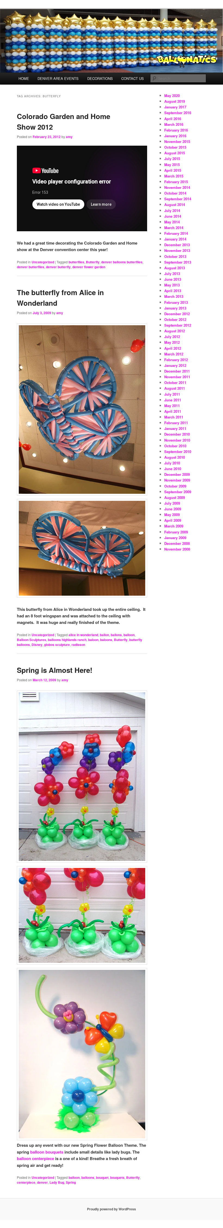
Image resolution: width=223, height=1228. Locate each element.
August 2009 (174, 497)
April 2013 (172, 290)
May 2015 (172, 164)
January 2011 (175, 428)
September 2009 (177, 491)
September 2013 (177, 262)
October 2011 (175, 382)
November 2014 (177, 187)
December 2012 (177, 313)
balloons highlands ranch (67, 639)
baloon (93, 639)
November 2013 (177, 250)
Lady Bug (56, 1182)
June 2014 (172, 216)
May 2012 (172, 342)
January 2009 (175, 537)
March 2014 (173, 227)
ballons (116, 634)
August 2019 (174, 101)
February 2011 (176, 422)
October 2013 (175, 256)
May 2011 (172, 405)
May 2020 (172, 95)
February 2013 (176, 302)
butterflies (76, 262)
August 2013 (174, 267)
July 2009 (172, 503)
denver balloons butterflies (122, 262)
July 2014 (172, 210)
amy (69, 136)
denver (42, 1182)
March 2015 (173, 176)
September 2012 (177, 325)
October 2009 (175, 486)
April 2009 (172, 520)
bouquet (102, 1177)
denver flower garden (88, 266)
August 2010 (174, 457)
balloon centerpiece (35, 1158)
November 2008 (177, 549)
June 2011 (172, 399)
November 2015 (177, 141)
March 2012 (173, 354)
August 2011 (174, 388)
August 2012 (174, 330)
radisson (78, 644)
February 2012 (176, 359)
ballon (104, 634)
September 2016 (177, 112)
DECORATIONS (100, 78)
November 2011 (177, 376)
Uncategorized (43, 262)
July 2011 (172, 394)
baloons (106, 639)
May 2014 (172, 221)
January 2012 (175, 365)
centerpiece (26, 1182)
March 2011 (173, 417)
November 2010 (177, 440)
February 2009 (176, 532)
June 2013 (172, 279)
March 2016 (173, 124)
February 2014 (176, 233)
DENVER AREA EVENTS (58, 78)
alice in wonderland (83, 634)
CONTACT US (132, 78)
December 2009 (177, 474)
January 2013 (175, 308)
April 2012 (172, 348)
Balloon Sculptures (31, 639)
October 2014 (175, 193)
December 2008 (177, 543)
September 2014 (177, 198)
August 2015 (174, 152)
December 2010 (177, 434)
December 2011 (177, 371)
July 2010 (172, 462)
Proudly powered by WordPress (111, 1209)
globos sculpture (57, 644)
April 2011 (172, 411)
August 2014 (174, 204)
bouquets (117, 1177)
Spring (71, 1182)
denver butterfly (58, 266)
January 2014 (175, 239)
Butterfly (93, 262)
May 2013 (172, 285)
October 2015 (175, 147)
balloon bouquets (46, 1152)
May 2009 (172, 514)
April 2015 (172, 170)
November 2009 (177, 480)
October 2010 (175, 445)
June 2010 (172, 468)
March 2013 (173, 296)
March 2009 (173, 526)
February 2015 (176, 181)
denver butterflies (30, 266)
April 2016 (172, 118)
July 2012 (172, 336)
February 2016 (176, 130)
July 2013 (172, 273)
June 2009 (172, 508)
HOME (23, 78)
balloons (87, 1177)
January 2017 (175, 107)
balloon (129, 634)
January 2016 (175, 135)
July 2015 (172, 158)
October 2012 (175, 319)
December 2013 (177, 244)
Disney (37, 644)
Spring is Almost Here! (54, 670)
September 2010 (177, 451)
